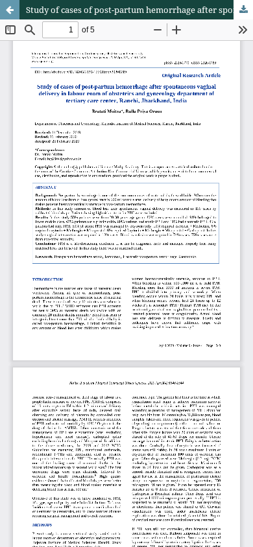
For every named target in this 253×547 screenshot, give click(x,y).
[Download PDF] (243, 9)
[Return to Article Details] (9, 9)
